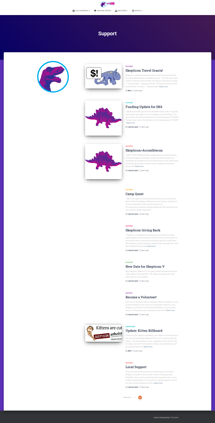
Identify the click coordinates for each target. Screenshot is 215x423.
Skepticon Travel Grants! (144, 70)
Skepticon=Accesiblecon (144, 150)
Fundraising (130, 326)
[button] (89, 11)
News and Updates (104, 11)
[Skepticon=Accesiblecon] (103, 161)
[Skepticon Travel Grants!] (103, 76)
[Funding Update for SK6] (103, 118)
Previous (127, 397)
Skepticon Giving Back (143, 230)
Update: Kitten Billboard (144, 331)
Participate (122, 11)
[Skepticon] (107, 4)
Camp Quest (134, 194)
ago (137, 91)
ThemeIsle (174, 418)
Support (129, 293)
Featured (129, 66)
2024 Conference (82, 11)
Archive (138, 11)
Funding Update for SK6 (144, 107)
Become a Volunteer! (141, 297)
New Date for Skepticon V (145, 266)
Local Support (136, 367)
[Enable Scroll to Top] (210, 418)
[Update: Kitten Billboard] (103, 333)
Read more (163, 87)
